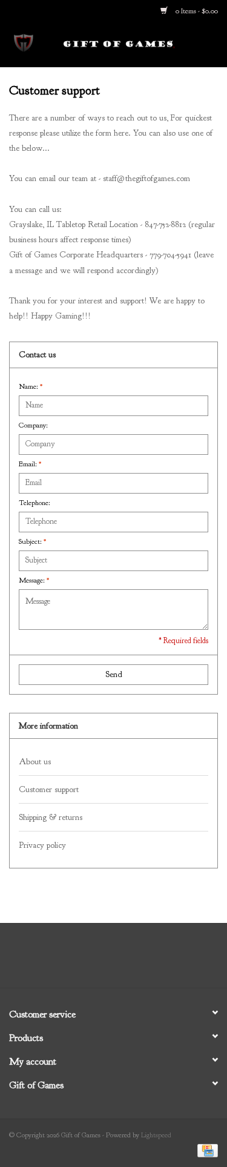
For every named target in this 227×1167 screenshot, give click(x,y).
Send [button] (113, 674)
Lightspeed (156, 1135)
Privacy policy (42, 845)
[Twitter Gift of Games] (103, 960)
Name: (30, 386)
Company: (33, 425)
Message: (34, 580)
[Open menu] (23, 42)
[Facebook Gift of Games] (81, 960)
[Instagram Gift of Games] (146, 960)
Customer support (49, 789)
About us (35, 761)
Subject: (32, 541)
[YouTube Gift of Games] (124, 960)
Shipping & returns (50, 817)
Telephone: (34, 502)
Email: (30, 464)
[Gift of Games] (137, 44)
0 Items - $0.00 (196, 11)
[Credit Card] (205, 1150)
